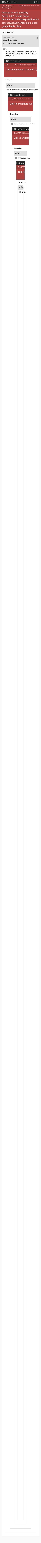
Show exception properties (14, 44)
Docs (37, 2)
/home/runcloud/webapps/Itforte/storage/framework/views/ (22, 53)
